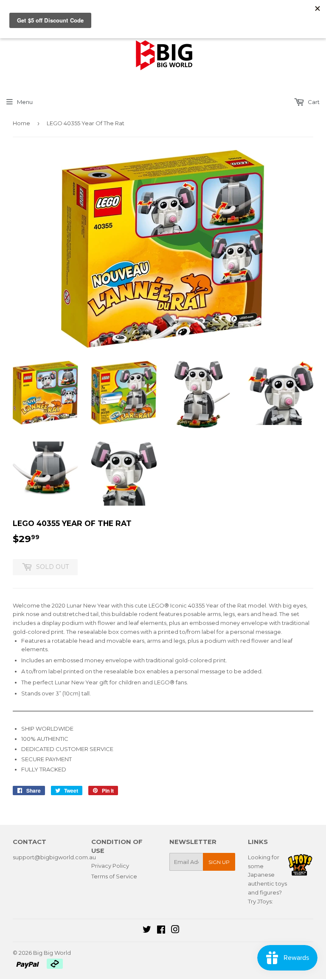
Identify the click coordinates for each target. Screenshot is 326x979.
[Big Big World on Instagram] (175, 930)
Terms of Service (114, 876)
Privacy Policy (110, 865)
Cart (313, 101)
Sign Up (219, 862)
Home (21, 123)
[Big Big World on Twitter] (147, 930)
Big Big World (52, 952)
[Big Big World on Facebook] (161, 930)
